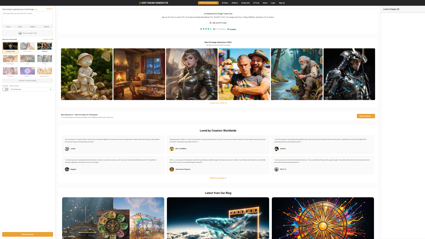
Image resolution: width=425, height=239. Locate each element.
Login (273, 3)
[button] (49, 9)
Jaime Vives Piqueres (182, 169)
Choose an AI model (9, 39)
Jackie (73, 148)
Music (235, 3)
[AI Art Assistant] (36, 9)
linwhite (283, 148)
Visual (8, 27)
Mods (20, 27)
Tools (256, 3)
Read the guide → (365, 116)
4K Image (5, 86)
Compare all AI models (217, 103)
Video (225, 3)
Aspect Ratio (14, 86)
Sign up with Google (219, 23)
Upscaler (245, 3)
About (265, 3)
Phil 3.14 (283, 169)
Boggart (73, 169)
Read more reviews (217, 178)
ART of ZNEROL (181, 148)
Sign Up (282, 3)
